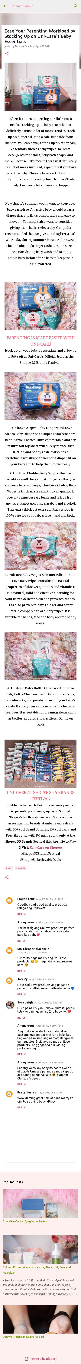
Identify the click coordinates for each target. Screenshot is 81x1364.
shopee (20, 868)
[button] (7, 54)
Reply (21, 914)
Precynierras (26, 1092)
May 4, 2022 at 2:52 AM (49, 1092)
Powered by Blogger (43, 1358)
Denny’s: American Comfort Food (23, 1336)
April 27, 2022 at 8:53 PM (49, 922)
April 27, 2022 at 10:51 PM (33, 952)
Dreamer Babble (22, 6)
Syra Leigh (25, 1002)
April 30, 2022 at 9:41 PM (49, 1025)
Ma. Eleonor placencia (33, 949)
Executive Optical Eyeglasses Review (25, 1221)
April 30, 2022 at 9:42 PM (49, 1062)
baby (9, 868)
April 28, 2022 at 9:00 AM (42, 979)
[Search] (75, 6)
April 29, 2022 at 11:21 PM (48, 1002)
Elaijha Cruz (26, 899)
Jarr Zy (22, 979)
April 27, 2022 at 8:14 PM (49, 899)
